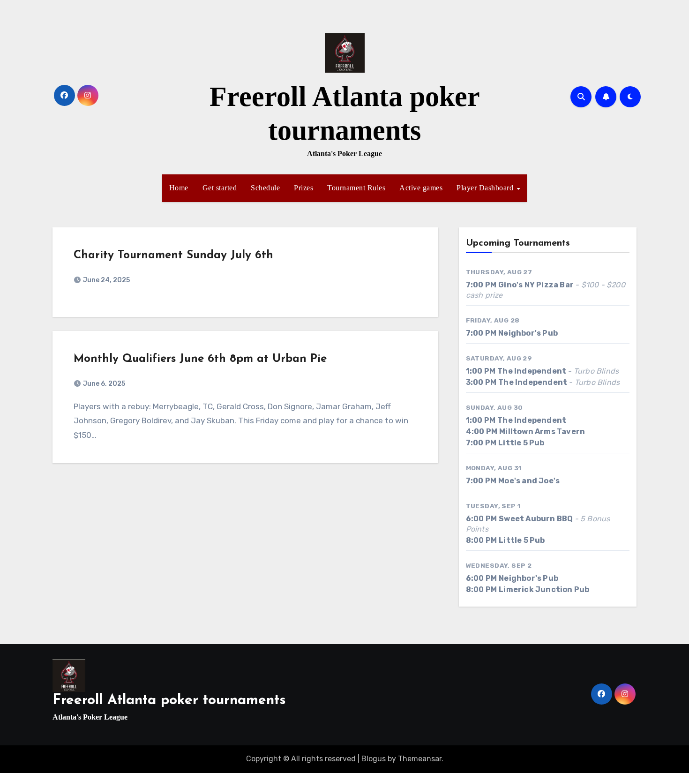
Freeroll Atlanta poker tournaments (169, 700)
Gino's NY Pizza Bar (536, 284)
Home (178, 188)
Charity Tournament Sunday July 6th (173, 255)
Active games (420, 188)
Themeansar (420, 758)
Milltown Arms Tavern (542, 431)
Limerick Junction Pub (544, 589)
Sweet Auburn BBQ (536, 518)
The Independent (531, 371)
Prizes (303, 188)
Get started (219, 188)
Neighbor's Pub (528, 333)
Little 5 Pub (521, 442)
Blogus (373, 758)
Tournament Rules (356, 188)
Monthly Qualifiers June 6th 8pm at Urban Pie (200, 359)
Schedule (265, 188)
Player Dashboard (486, 188)
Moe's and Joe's (529, 480)
